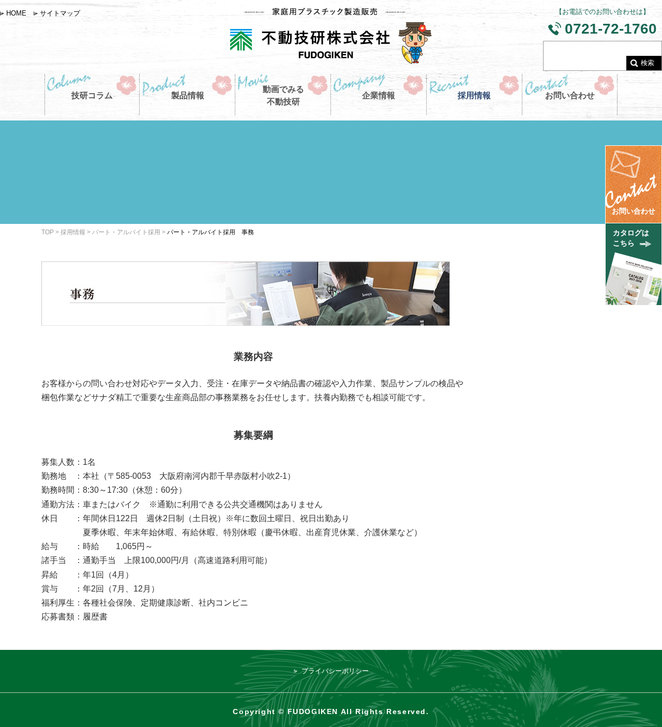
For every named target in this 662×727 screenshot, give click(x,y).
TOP (47, 232)
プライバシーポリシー (335, 671)
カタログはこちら (631, 238)
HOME (16, 13)
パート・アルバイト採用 (126, 232)
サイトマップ (60, 13)
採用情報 (73, 232)
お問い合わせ (633, 211)
